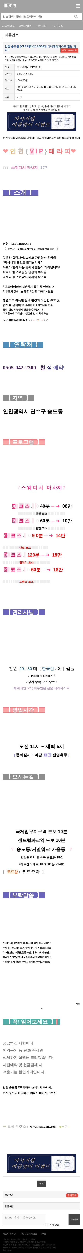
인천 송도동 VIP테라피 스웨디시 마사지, (28, 1087)
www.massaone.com (43, 1126)
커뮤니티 (41, 25)
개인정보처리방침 (28, 1233)
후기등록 (72, 1195)
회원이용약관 (9, 1233)
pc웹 (44, 1233)
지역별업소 (8, 25)
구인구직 (58, 25)
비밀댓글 (54, 1224)
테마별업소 (25, 25)
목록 (41, 1183)
